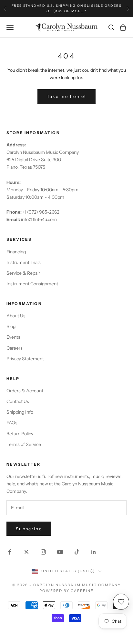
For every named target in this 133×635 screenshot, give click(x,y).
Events (13, 337)
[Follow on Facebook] (9, 552)
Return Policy (19, 434)
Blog (10, 326)
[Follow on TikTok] (77, 552)
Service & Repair (23, 273)
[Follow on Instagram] (43, 552)
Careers (14, 348)
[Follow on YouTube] (60, 552)
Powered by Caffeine (66, 590)
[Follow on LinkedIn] (93, 552)
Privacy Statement (25, 359)
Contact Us (17, 401)
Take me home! (66, 96)
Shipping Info (19, 412)
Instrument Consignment (32, 284)
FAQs (11, 423)
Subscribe (29, 528)
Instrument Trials (23, 262)
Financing (16, 252)
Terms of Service (23, 444)
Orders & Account (24, 391)
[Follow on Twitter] (26, 552)
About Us (16, 316)
